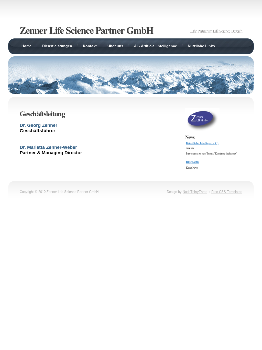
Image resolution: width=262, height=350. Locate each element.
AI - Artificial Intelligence (155, 46)
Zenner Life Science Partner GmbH (86, 30)
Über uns (115, 46)
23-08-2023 (189, 148)
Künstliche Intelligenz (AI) (202, 143)
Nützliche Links (201, 46)
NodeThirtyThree (195, 192)
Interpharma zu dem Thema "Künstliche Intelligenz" (211, 153)
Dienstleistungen (57, 46)
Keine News (192, 167)
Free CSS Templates (226, 192)
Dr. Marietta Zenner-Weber (48, 147)
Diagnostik (192, 162)
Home (26, 46)
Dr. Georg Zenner (38, 125)
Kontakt (90, 46)
